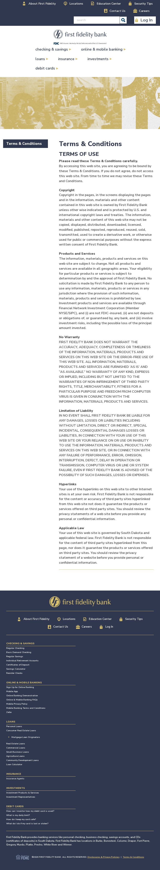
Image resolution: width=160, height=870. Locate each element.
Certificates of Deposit (17, 665)
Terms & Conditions (24, 143)
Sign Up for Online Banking (20, 687)
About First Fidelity (42, 3)
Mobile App (12, 691)
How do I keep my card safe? (21, 819)
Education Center (109, 3)
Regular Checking (15, 648)
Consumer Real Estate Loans (21, 731)
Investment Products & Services (22, 793)
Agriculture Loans (15, 756)
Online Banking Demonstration (22, 696)
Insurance (66, 58)
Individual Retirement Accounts (22, 661)
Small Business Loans (17, 752)
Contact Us (117, 11)
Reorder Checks (14, 673)
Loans (40, 58)
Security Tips (143, 3)
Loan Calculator (14, 764)
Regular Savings (14, 656)
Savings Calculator (15, 669)
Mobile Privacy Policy (16, 704)
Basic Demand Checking (18, 652)
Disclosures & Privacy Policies (104, 857)
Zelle (8, 712)
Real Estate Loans (15, 744)
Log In (146, 20)
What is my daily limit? (18, 815)
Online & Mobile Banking (101, 49)
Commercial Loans (15, 748)
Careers (144, 11)
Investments (98, 58)
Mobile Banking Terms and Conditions (25, 708)
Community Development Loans (22, 760)
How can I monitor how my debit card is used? (30, 811)
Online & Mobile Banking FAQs (22, 700)
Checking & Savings (51, 49)
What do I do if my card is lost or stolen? (27, 824)
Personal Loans (14, 726)
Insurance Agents (15, 779)
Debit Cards (45, 68)
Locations (76, 3)
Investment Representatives (20, 797)
